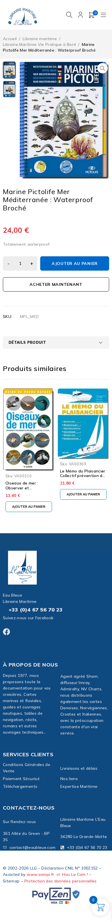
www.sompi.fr (40, 874)
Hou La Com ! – (76, 874)
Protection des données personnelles (60, 881)
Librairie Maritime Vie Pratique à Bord (39, 44)
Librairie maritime (40, 38)
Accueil (10, 38)
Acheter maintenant (56, 284)
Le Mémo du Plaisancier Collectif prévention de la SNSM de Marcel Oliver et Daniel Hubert (83, 478)
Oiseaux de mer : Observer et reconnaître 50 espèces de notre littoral (28, 490)
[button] (102, 68)
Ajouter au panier (75, 263)
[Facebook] (6, 631)
